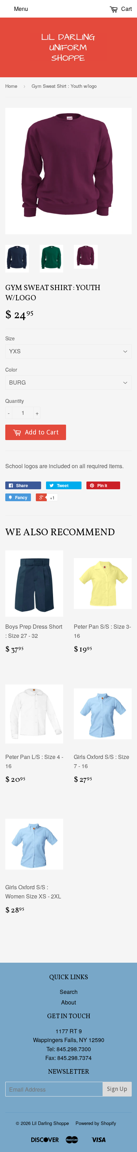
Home (11, 86)
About (68, 1002)
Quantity (14, 400)
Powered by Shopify (96, 1123)
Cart (126, 9)
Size (10, 338)
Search (69, 992)
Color (11, 369)
